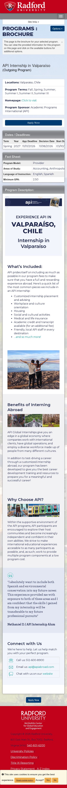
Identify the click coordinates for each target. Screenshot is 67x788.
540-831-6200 (36, 745)
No (55, 780)
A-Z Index (43, 768)
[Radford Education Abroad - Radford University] (33, 6)
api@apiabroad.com (41, 666)
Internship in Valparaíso (33, 243)
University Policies (22, 751)
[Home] (33, 720)
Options (57, 28)
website (48, 673)
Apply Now (33, 122)
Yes (48, 780)
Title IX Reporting (22, 762)
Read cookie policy (24, 780)
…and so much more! (27, 336)
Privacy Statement (23, 768)
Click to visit (29, 100)
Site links (33, 21)
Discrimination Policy (24, 757)
